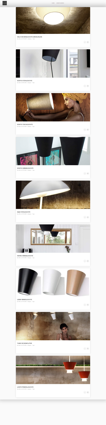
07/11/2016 (24, 126)
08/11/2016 (24, 82)
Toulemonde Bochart (75, 410)
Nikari (72, 409)
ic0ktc (19, 38)
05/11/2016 (24, 389)
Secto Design (73, 406)
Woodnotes (73, 408)
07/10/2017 (24, 38)
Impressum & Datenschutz (76, 413)
